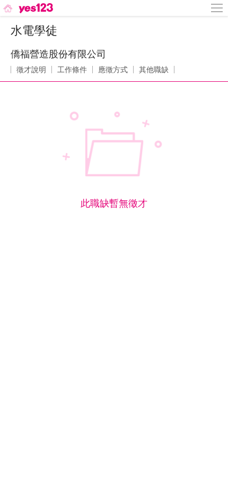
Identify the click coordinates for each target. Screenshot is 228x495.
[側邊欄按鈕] (217, 8)
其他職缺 (154, 69)
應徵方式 (113, 69)
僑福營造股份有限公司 (58, 54)
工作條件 (72, 69)
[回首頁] (27, 8)
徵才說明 (31, 69)
